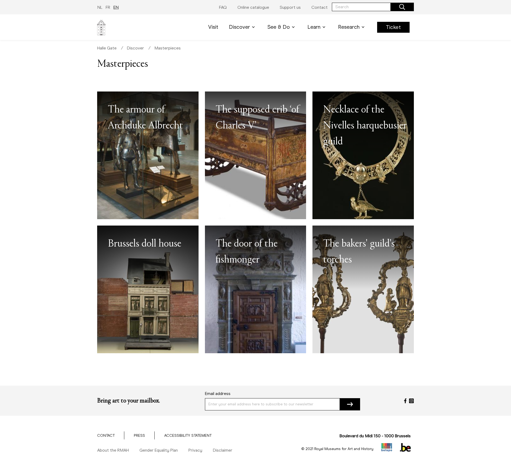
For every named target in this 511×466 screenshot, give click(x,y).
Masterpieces (167, 48)
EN (116, 7)
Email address (217, 393)
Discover (239, 27)
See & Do (278, 27)
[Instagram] (411, 400)
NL (99, 7)
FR (108, 7)
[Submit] (350, 404)
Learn (313, 27)
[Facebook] (405, 400)
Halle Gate (107, 48)
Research (349, 27)
